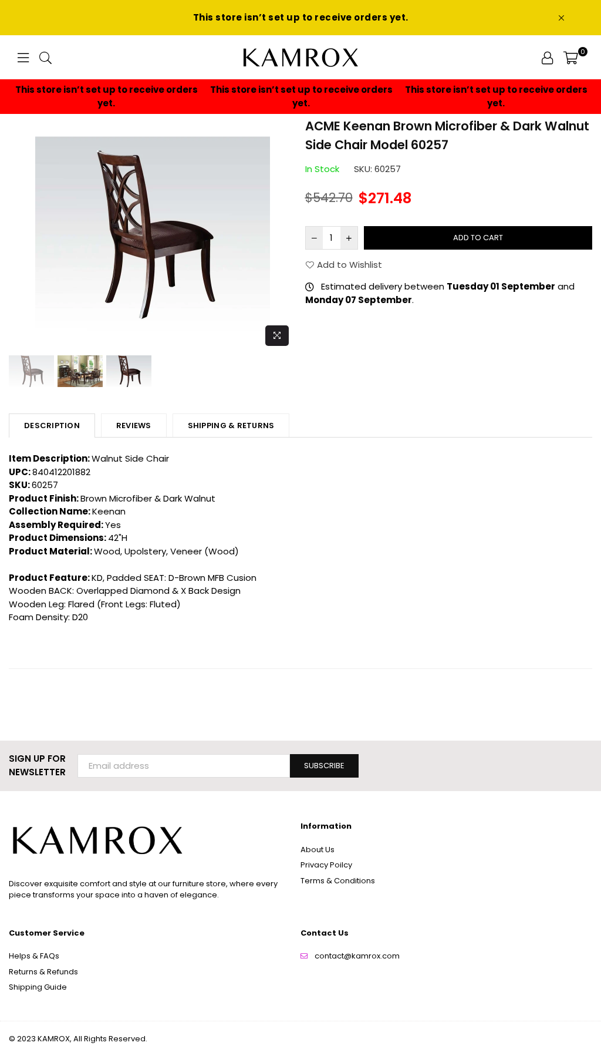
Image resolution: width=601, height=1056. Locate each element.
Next (286, 234)
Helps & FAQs (34, 955)
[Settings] (547, 57)
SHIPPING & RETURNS (231, 425)
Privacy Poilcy (326, 864)
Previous (19, 234)
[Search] (45, 57)
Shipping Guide (38, 987)
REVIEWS (133, 425)
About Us (317, 849)
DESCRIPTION (52, 425)
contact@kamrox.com (357, 955)
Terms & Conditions (337, 880)
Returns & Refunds (43, 971)
